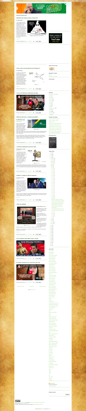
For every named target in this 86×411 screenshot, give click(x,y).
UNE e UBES (51, 376)
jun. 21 (53, 180)
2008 (50, 245)
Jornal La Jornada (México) (53, 324)
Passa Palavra (51, 347)
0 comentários (30, 41)
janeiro (52, 223)
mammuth (42, 408)
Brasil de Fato (18, 150)
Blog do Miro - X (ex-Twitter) (53, 76)
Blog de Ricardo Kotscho (52, 292)
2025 (50, 154)
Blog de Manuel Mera (52, 279)
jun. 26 (53, 173)
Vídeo (50, 114)
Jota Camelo (27, 225)
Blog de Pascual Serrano (52, 287)
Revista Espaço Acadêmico (52, 361)
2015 (50, 235)
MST (49, 332)
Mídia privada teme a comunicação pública (27, 117)
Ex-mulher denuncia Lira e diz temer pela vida (28, 262)
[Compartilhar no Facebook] (39, 41)
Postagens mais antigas (43, 286)
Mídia (49, 105)
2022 (50, 225)
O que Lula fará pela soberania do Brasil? (54, 132)
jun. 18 (53, 185)
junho (51, 166)
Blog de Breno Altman (52, 259)
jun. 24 (53, 176)
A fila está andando (21, 204)
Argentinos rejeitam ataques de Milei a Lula (55, 129)
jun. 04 (53, 216)
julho (51, 165)
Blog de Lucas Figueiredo (52, 275)
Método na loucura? (51, 121)
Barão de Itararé (51, 253)
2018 (50, 231)
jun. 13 (53, 190)
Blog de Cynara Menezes (52, 261)
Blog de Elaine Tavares (52, 264)
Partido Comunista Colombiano (53, 341)
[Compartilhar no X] (38, 41)
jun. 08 (53, 198)
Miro (49, 106)
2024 (50, 155)
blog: (45, 206)
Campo (50, 95)
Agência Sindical (51, 252)
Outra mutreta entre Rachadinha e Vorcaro (54, 124)
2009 (50, 243)
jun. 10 (53, 195)
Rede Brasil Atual (51, 356)
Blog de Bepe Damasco (52, 258)
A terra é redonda (51, 250)
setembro (52, 162)
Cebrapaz (50, 299)
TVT (49, 373)
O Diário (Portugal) (51, 335)
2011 (50, 241)
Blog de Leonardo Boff (52, 270)
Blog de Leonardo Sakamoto (53, 272)
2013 (50, 238)
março (52, 220)
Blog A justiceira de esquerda (53, 255)
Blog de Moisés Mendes (52, 286)
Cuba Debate (50, 309)
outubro (52, 161)
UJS (49, 375)
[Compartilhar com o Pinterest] (40, 41)
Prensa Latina (51, 353)
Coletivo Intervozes (51, 301)
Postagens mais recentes (20, 286)
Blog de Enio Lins (51, 266)
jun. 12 (53, 192)
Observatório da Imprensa (52, 336)
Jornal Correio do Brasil (52, 323)
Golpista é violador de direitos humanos (26, 175)
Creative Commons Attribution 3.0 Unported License (37, 402)
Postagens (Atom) (32, 289)
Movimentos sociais (51, 108)
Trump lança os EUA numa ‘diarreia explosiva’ (55, 123)
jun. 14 (53, 189)
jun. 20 (53, 182)
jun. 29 (53, 169)
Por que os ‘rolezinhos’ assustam (53, 120)
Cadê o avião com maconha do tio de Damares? (28, 68)
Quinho (38, 84)
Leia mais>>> (18, 38)
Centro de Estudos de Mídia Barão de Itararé (20, 121)
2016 (50, 233)
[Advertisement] (31, 54)
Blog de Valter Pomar (52, 296)
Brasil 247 (50, 298)
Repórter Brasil (51, 358)
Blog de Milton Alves (52, 284)
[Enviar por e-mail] (36, 41)
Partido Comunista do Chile (53, 344)
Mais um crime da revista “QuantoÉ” (54, 118)
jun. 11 (53, 193)
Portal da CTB (51, 352)
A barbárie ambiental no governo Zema (26, 147)
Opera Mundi (51, 338)
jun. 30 (53, 168)
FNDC (50, 315)
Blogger (49, 408)
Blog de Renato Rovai (52, 290)
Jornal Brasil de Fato (52, 321)
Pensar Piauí (50, 350)
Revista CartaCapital (51, 359)
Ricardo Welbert (38, 163)
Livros (50, 103)
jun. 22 (53, 179)
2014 (50, 236)
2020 (50, 228)
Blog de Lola (50, 273)
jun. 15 (53, 188)
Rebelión (50, 355)
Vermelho (17, 178)
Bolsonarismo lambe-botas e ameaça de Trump (55, 131)
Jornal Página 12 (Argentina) (53, 326)
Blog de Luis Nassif (51, 278)
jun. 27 (53, 172)
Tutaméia (50, 372)
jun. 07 (53, 211)
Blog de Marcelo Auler (52, 281)
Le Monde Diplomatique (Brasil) (53, 330)
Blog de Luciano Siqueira (52, 276)
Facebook (50, 74)
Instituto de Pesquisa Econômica (53, 319)
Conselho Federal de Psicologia (53, 306)
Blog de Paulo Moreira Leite (53, 289)
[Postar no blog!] (37, 41)
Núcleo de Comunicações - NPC (53, 333)
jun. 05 (53, 214)
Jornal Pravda (51, 327)
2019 (50, 229)
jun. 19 (53, 183)
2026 (50, 152)
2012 (50, 239)
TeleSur (50, 370)
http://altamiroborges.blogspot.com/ (38, 404)
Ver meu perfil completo (52, 385)
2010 (50, 242)
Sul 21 (50, 369)
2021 (50, 226)
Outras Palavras (51, 339)
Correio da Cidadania (52, 307)
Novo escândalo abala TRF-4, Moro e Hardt (27, 238)
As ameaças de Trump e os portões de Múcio (55, 126)
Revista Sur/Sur (51, 366)
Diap (49, 310)
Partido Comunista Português (53, 346)
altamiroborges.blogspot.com (25, 403)
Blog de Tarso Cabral (52, 295)
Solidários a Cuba (51, 367)
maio (51, 217)
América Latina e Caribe (52, 94)
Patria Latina (50, 349)
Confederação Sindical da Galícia (53, 304)
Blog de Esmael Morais (52, 267)
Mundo (50, 109)
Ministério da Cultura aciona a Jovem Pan (27, 18)
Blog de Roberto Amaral (52, 293)
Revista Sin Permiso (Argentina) (53, 364)
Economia (50, 98)
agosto (52, 164)
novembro (52, 159)
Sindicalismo (50, 112)
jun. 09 (53, 196)
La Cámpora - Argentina (52, 329)
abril (51, 219)
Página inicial (32, 286)
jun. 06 (53, 213)
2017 (50, 232)
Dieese (50, 313)
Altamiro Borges (52, 383)
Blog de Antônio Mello (52, 256)
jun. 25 (53, 175)
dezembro (52, 158)
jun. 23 (53, 178)
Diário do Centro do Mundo (53, 312)
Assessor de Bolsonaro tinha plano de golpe (27, 93)
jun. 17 (53, 186)
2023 (50, 157)
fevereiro (52, 222)
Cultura (50, 97)
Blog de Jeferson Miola (52, 269)
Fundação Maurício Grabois (53, 316)
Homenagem (50, 100)
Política (50, 111)
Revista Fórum (51, 363)
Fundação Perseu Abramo (52, 318)
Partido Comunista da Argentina (53, 343)
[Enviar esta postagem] (33, 41)
